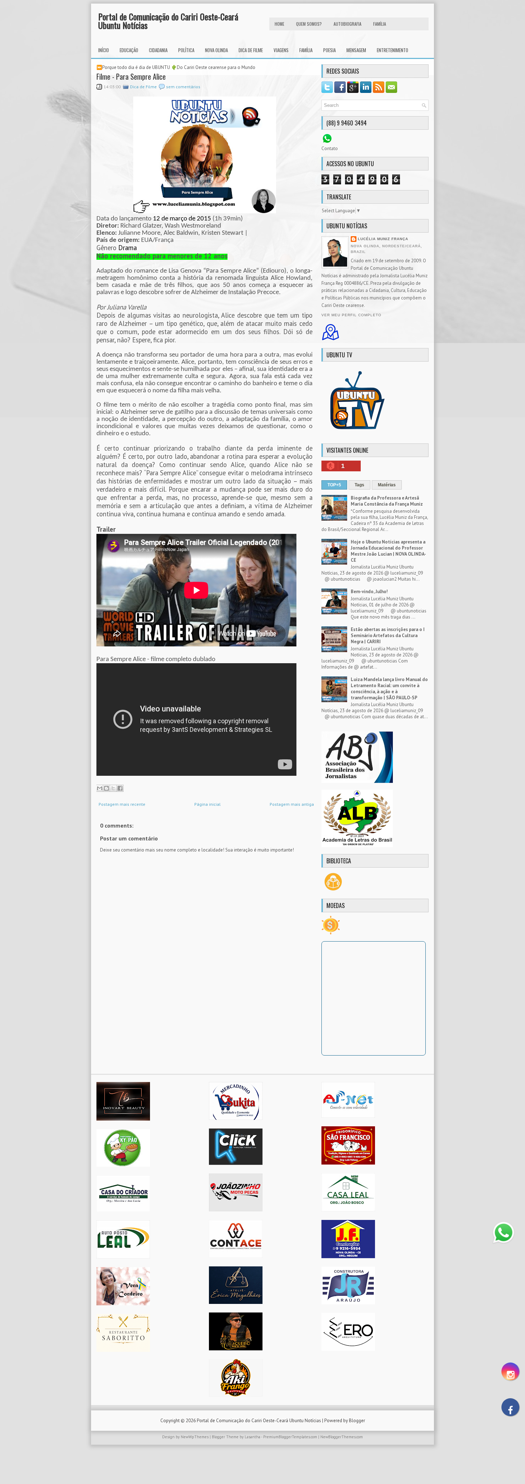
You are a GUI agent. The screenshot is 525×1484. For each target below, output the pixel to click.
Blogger (357, 1421)
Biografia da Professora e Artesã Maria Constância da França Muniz (387, 501)
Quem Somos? (309, 24)
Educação (129, 50)
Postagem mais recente (122, 804)
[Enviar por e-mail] (99, 788)
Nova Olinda (216, 50)
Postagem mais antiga (292, 804)
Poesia (329, 50)
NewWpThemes (195, 1436)
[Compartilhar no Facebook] (120, 788)
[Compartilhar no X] (113, 788)
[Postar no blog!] (106, 788)
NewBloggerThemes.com (341, 1436)
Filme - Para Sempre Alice (131, 76)
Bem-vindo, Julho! (369, 592)
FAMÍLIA (379, 24)
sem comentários (183, 86)
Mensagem (356, 50)
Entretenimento (392, 50)
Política (186, 50)
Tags (359, 484)
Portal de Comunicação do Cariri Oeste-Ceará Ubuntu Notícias (168, 20)
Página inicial (207, 804)
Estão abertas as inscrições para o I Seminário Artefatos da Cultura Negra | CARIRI (388, 635)
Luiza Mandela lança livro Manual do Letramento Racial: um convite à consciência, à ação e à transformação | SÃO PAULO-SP (389, 688)
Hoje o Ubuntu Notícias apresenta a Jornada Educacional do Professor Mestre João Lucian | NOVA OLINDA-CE (388, 551)
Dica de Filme (251, 50)
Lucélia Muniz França (383, 239)
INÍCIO (103, 50)
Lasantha (252, 1436)
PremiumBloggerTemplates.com (290, 1436)
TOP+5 (334, 484)
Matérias (387, 484)
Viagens (281, 50)
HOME (279, 24)
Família (305, 50)
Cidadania (158, 50)
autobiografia (347, 24)
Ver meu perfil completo (351, 315)
